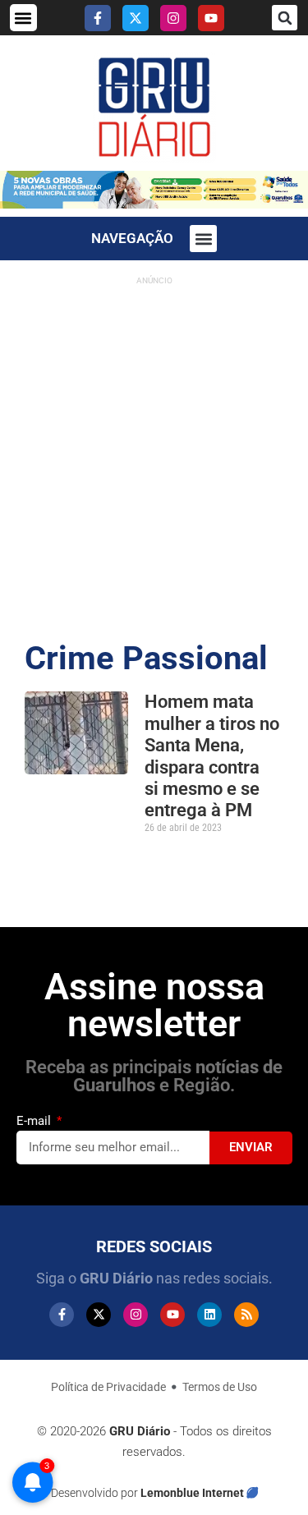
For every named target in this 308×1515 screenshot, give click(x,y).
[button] (23, 17)
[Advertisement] (154, 447)
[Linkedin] (209, 1314)
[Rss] (246, 1314)
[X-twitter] (135, 18)
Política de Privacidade (108, 1386)
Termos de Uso (219, 1386)
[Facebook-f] (98, 18)
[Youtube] (211, 18)
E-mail (35, 1120)
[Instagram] (173, 18)
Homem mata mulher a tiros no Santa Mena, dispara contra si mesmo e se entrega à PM (212, 755)
